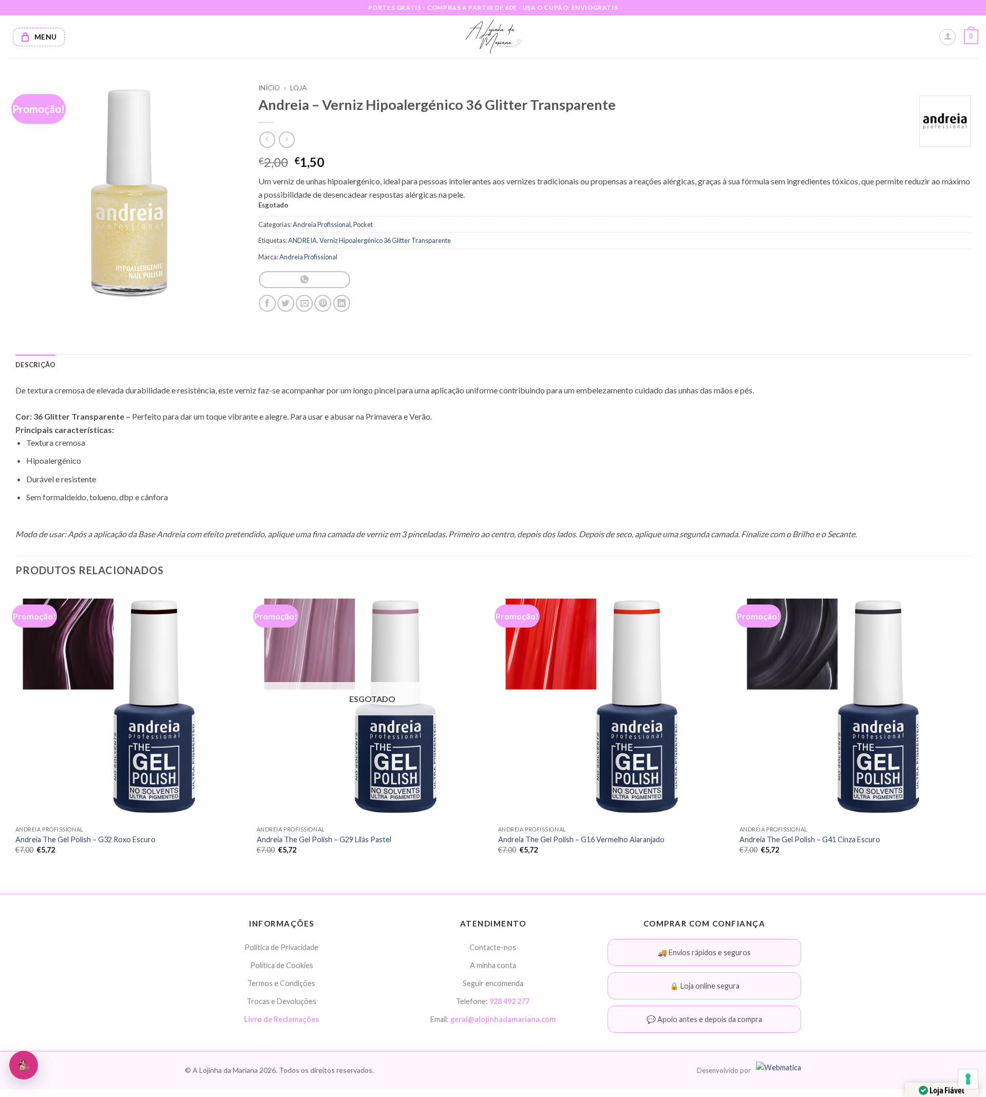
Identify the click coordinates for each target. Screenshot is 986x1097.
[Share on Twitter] (285, 303)
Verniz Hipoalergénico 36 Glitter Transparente (385, 240)
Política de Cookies (281, 965)
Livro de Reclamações (281, 1019)
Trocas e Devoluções (281, 1001)
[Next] (970, 730)
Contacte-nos (492, 947)
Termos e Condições (281, 983)
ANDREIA (302, 240)
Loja (298, 88)
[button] (971, 37)
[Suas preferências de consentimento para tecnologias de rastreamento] (968, 1079)
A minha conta (493, 965)
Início (269, 88)
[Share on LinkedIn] (341, 303)
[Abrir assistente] (23, 1065)
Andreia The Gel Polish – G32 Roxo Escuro (85, 839)
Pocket (363, 224)
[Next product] (267, 139)
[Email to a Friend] (304, 303)
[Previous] (16, 730)
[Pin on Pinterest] (322, 303)
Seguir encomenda (493, 983)
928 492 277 (509, 1001)
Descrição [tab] (35, 365)
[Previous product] (287, 139)
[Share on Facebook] (267, 303)
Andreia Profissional (322, 224)
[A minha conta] (947, 37)
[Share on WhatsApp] (304, 279)
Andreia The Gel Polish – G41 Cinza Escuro (810, 839)
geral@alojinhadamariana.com (503, 1019)
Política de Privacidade (281, 947)
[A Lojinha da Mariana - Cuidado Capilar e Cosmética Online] (493, 36)
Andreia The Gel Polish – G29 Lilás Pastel (324, 839)
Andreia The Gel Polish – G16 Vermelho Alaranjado (581, 839)
